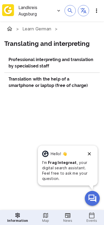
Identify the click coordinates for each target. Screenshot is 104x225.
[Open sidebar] (96, 10)
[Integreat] (8, 11)
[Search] (70, 10)
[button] (83, 10)
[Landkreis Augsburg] (9, 28)
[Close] (89, 154)
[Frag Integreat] (92, 198)
